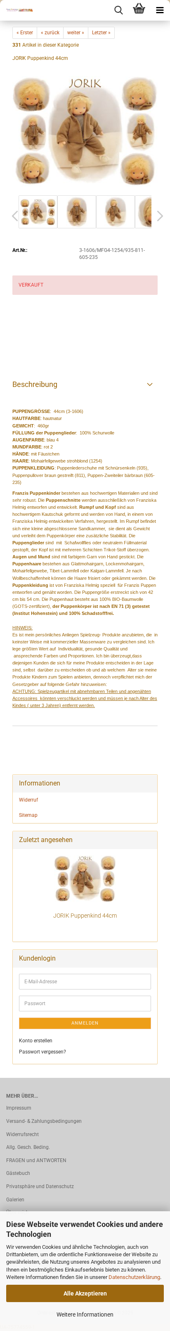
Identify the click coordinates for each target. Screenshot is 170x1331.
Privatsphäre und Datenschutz (40, 1186)
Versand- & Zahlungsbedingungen (44, 1121)
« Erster (25, 33)
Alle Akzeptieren (85, 1293)
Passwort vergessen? (42, 1052)
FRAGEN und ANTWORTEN (36, 1160)
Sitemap (28, 815)
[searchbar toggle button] (118, 10)
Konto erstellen (35, 1041)
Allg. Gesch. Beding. (28, 1147)
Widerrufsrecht (22, 1134)
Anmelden (85, 1023)
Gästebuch (18, 1173)
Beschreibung (34, 384)
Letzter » (101, 33)
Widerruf (28, 800)
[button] (12, 216)
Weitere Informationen (85, 1314)
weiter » (75, 33)
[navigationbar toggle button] (159, 10)
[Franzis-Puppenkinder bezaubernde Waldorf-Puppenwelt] (16, 10)
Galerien (15, 1200)
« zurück (50, 33)
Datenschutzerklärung (134, 1277)
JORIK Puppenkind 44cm (85, 915)
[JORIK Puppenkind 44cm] (85, 131)
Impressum (18, 1108)
